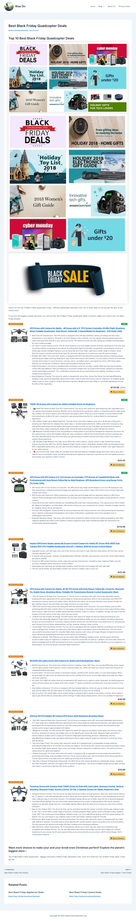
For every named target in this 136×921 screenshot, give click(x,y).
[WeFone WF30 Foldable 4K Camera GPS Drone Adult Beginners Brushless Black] (19, 722)
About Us (111, 6)
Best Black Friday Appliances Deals (26, 892)
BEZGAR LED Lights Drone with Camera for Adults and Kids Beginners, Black (65, 661)
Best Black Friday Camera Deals (85, 892)
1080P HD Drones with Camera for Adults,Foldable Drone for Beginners (62, 404)
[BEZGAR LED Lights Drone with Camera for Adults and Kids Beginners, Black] (19, 667)
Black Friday (12, 896)
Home (92, 6)
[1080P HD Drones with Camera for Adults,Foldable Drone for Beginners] (19, 411)
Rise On (20, 6)
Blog (100, 6)
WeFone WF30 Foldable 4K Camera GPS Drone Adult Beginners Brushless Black (67, 716)
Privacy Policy (124, 6)
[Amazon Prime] (122, 387)
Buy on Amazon (118, 392)
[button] (103, 6)
